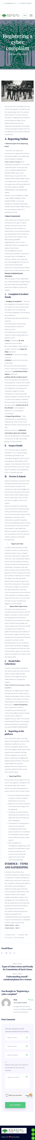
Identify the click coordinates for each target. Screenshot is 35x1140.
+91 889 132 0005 (26, 3)
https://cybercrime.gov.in (13, 162)
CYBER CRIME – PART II (12, 928)
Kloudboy (16, 1137)
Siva (15, 1000)
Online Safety (20, 937)
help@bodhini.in (11, 3)
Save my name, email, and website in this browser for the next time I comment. (16, 1067)
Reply (32, 1000)
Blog (25, 15)
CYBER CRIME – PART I (12, 925)
